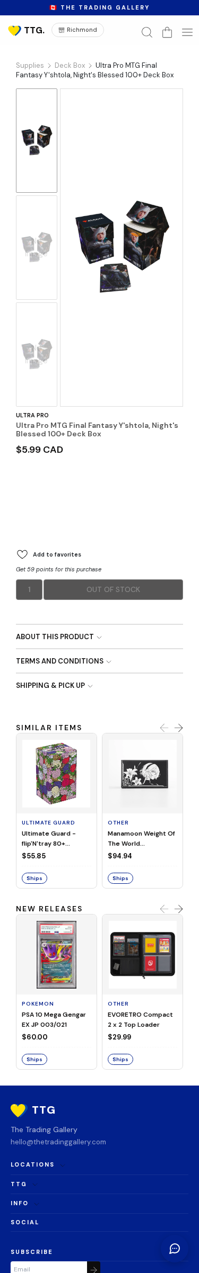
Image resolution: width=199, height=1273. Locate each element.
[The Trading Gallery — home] (25, 30)
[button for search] (147, 32)
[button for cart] (167, 32)
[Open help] (174, 1248)
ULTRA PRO (32, 415)
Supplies (30, 65)
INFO (20, 1203)
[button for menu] (187, 32)
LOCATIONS (33, 1164)
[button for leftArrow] (164, 728)
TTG (19, 1184)
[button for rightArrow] (178, 728)
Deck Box (70, 65)
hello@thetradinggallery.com (58, 1141)
